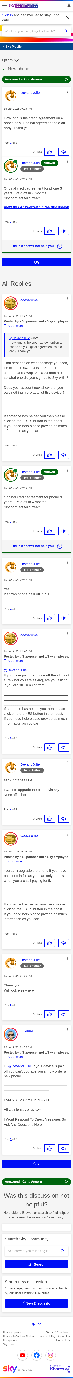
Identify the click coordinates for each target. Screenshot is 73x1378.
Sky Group (9, 1344)
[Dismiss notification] (68, 18)
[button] (67, 91)
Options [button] (7, 60)
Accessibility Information (55, 1336)
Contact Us (63, 1340)
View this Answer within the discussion (36, 207)
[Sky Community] (24, 6)
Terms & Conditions (58, 1332)
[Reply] (63, 152)
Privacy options (12, 1332)
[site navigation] (4, 6)
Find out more (13, 325)
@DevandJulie (19, 338)
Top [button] (38, 1324)
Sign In (68, 6)
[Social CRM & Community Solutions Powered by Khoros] (60, 1369)
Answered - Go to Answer (36, 79)
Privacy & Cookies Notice (18, 1336)
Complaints (10, 1340)
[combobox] (33, 31)
